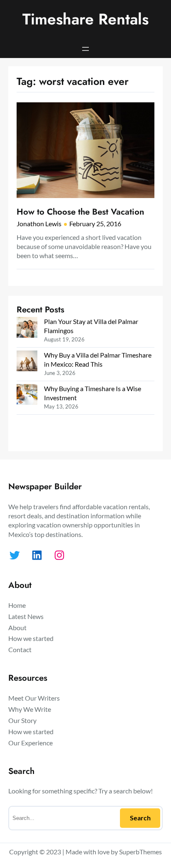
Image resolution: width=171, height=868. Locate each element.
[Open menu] (85, 49)
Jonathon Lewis (39, 223)
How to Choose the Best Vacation (80, 212)
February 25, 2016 (95, 223)
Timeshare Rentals (85, 19)
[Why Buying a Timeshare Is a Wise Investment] (27, 395)
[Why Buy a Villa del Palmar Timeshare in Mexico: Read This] (27, 362)
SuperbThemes (140, 852)
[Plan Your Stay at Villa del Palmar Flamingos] (27, 328)
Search (140, 818)
